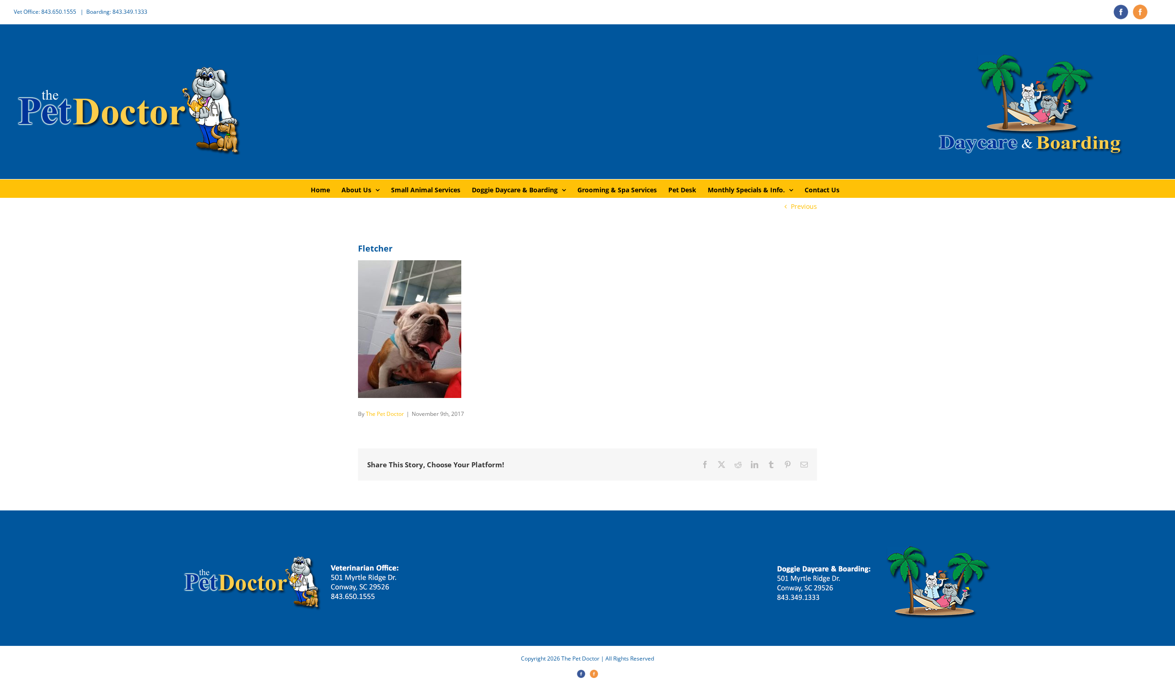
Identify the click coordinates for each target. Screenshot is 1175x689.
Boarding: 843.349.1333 (116, 12)
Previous (804, 206)
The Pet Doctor (385, 414)
